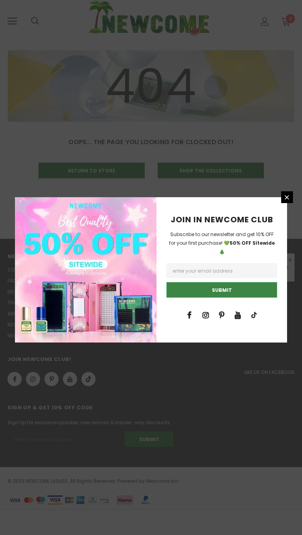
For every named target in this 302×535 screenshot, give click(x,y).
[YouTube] (238, 315)
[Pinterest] (222, 315)
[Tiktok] (254, 315)
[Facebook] (189, 315)
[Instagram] (206, 315)
